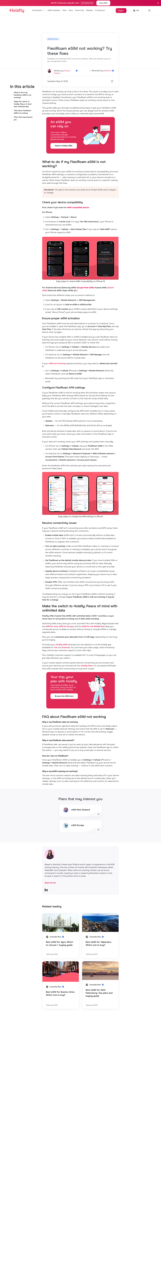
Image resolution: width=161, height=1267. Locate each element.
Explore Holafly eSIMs (63, 146)
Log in (121, 11)
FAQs (64, 10)
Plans (71, 10)
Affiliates (89, 10)
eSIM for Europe (66, 626)
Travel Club (79, 10)
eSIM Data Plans (53, 39)
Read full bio (50, 883)
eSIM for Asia (52, 626)
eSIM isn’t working (57, 364)
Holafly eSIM (62, 645)
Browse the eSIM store (64, 696)
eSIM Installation (54, 10)
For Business (100, 10)
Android (65, 647)
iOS (55, 647)
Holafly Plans (87, 666)
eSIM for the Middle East (93, 626)
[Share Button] (112, 81)
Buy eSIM (103, 3)
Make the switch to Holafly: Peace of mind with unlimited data (22, 104)
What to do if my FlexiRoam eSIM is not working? (22, 95)
